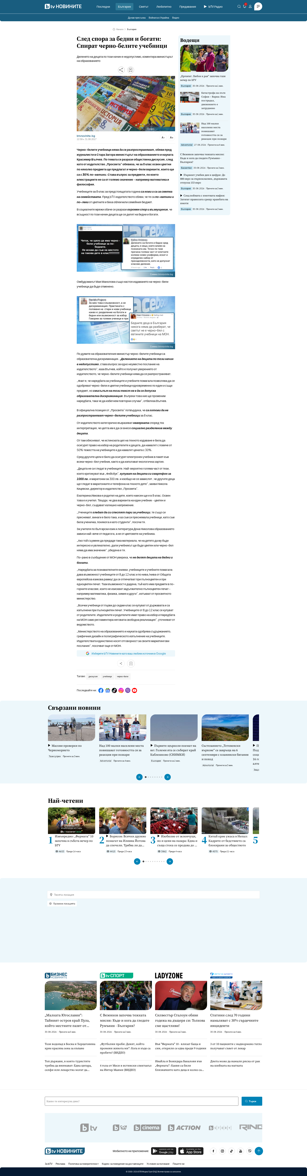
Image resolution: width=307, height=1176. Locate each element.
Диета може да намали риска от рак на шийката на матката (235, 1063)
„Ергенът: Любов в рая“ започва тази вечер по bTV (203, 78)
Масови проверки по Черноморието (65, 748)
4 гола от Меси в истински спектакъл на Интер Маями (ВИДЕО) (126, 1067)
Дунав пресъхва (137, 17)
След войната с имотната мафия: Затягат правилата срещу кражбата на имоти (204, 199)
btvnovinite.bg (86, 135)
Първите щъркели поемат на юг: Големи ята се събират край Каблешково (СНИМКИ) (173, 750)
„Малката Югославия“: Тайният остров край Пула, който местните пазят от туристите (67, 1020)
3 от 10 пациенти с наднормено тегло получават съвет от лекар (236, 1046)
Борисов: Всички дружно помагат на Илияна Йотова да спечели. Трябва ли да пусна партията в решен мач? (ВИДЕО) (126, 840)
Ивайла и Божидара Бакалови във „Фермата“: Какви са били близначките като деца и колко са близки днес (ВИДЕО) (178, 1065)
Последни (103, 6)
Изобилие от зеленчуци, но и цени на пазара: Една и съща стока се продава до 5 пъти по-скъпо (177, 840)
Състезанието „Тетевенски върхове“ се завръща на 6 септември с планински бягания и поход (225, 752)
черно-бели (122, 676)
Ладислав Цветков (164, 129)
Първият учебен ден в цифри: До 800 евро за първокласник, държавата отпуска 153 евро (203, 178)
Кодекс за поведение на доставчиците (122, 1163)
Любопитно (163, 6)
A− (163, 137)
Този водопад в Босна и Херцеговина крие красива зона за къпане (70, 1046)
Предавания (187, 6)
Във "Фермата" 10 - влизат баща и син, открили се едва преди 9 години (180, 1046)
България (124, 6)
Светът (143, 6)
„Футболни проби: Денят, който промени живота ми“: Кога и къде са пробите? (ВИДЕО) (125, 1048)
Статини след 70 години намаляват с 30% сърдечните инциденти (234, 1020)
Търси (252, 1101)
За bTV (48, 1163)
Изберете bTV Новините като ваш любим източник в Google (129, 653)
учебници (107, 676)
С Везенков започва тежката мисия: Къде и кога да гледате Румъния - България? (202, 158)
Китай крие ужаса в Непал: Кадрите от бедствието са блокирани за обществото (228, 840)
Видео (175, 17)
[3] (244, 7)
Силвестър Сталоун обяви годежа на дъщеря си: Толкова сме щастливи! (180, 1020)
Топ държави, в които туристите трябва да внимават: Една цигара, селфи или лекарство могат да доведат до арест (68, 1065)
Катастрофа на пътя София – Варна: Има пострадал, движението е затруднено (213, 100)
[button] (139, 777)
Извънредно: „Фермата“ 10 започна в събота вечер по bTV (74, 840)
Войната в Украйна (159, 17)
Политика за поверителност (83, 1163)
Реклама (60, 1163)
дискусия (93, 676)
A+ (171, 137)
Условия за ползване (158, 1163)
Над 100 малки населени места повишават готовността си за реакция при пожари (214, 131)
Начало (119, 29)
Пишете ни (178, 1163)
